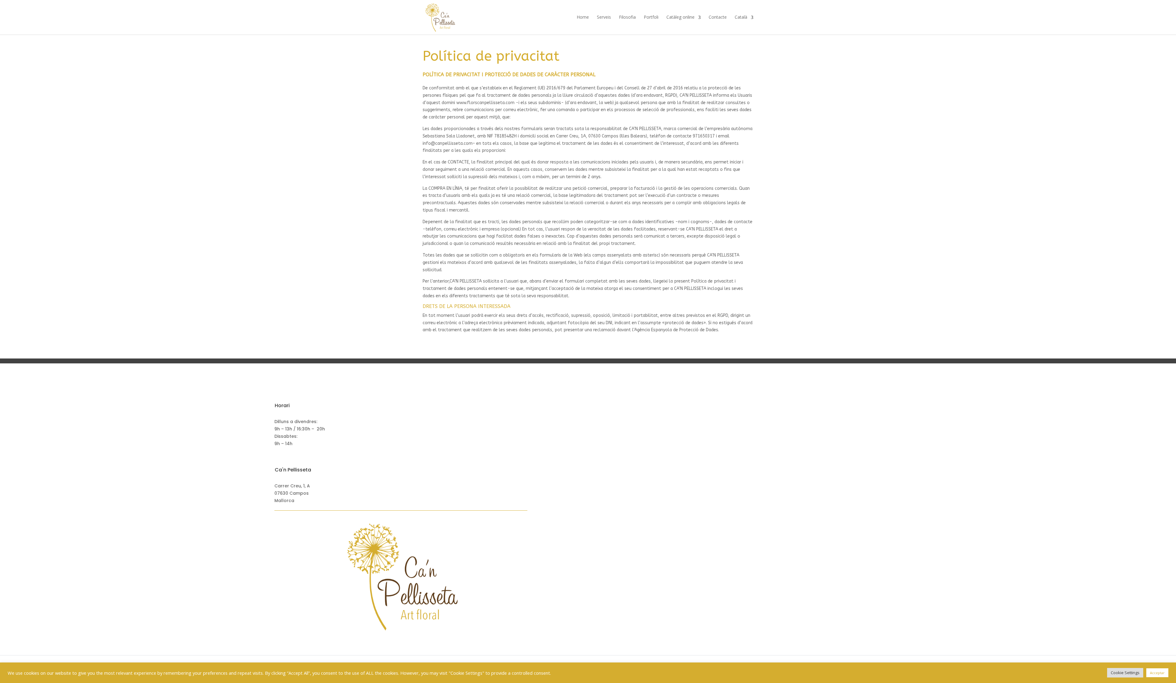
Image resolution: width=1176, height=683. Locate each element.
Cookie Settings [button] (1125, 672)
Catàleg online (680, 17)
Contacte (718, 17)
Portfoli (651, 17)
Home (583, 17)
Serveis (604, 17)
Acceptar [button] (1157, 672)
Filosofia (627, 17)
